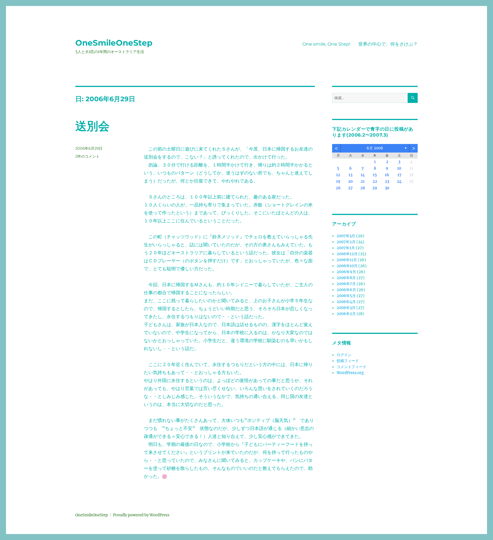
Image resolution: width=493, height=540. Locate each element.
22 (375, 181)
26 (338, 188)
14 (363, 174)
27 (350, 188)
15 (375, 174)
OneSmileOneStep (113, 43)
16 (387, 174)
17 (399, 174)
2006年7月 (346, 283)
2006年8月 (346, 277)
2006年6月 (346, 289)
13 (350, 174)
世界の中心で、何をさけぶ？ (388, 44)
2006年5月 (346, 295)
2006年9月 (346, 271)
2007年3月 (346, 236)
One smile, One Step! (326, 44)
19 (338, 181)
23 (387, 181)
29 (374, 188)
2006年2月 (346, 313)
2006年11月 (347, 259)
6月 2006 (375, 148)
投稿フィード (348, 360)
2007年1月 (346, 247)
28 (362, 188)
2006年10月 (347, 265)
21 (363, 181)
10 (399, 168)
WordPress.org (350, 372)
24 (399, 181)
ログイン (344, 354)
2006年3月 (346, 307)
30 (387, 188)
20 (350, 181)
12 (338, 174)
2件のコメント (87, 156)
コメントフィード (351, 366)
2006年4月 (346, 301)
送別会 (92, 126)
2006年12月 (347, 253)
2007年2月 (346, 241)
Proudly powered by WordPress (141, 515)
